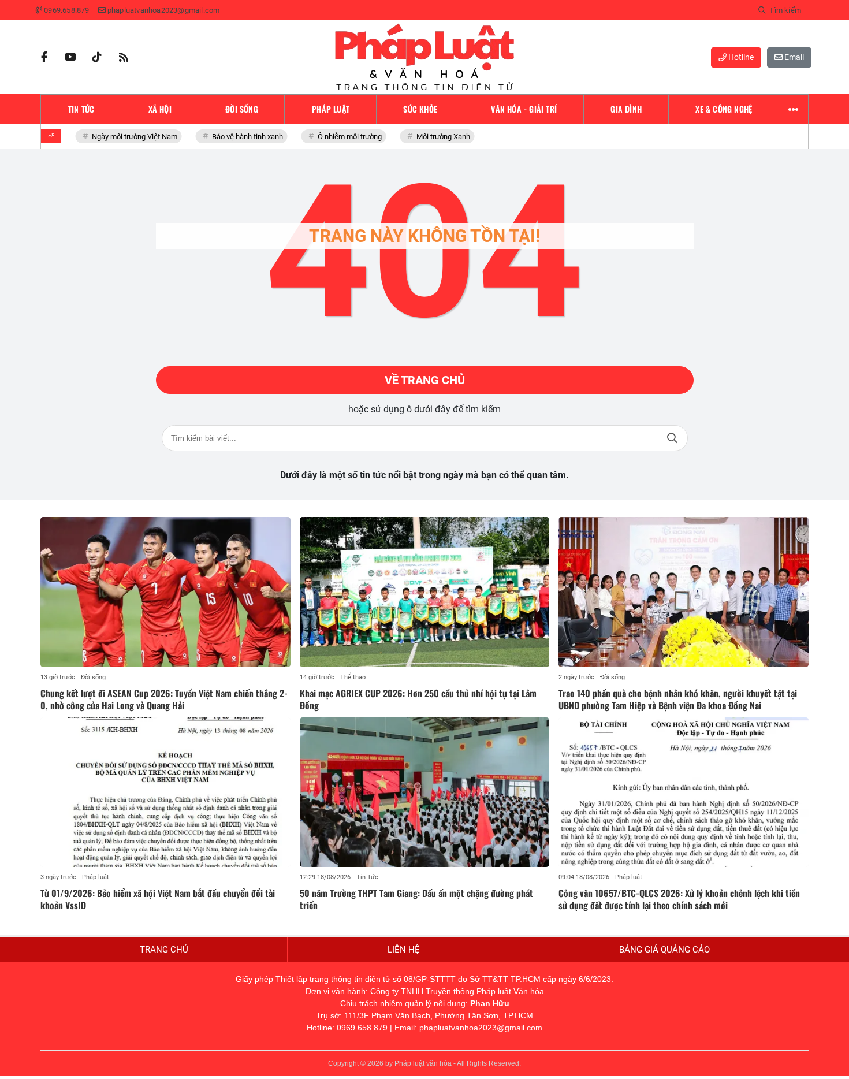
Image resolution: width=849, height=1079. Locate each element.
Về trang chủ (425, 380)
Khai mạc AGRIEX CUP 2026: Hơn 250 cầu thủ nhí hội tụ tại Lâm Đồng (418, 699)
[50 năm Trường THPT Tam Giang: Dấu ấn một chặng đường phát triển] (425, 792)
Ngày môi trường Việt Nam (125, 136)
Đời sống (93, 677)
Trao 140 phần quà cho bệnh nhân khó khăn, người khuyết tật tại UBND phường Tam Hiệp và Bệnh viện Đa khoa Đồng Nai (677, 699)
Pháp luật (95, 877)
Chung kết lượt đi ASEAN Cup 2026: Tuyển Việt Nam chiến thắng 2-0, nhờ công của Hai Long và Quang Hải (164, 699)
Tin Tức (367, 877)
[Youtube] (70, 57)
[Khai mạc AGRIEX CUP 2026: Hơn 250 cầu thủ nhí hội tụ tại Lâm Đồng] (425, 592)
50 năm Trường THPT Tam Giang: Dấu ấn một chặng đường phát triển (416, 899)
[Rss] (123, 57)
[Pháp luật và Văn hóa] (424, 57)
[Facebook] (44, 57)
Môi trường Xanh (434, 136)
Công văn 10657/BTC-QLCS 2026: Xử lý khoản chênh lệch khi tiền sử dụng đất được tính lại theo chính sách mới (679, 899)
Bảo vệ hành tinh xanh (238, 136)
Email (793, 57)
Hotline (740, 57)
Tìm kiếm (672, 438)
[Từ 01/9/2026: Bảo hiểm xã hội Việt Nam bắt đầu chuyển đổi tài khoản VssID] (165, 792)
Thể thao (353, 677)
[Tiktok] (97, 57)
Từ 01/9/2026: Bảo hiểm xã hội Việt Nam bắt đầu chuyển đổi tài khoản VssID (157, 899)
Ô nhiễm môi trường (340, 136)
